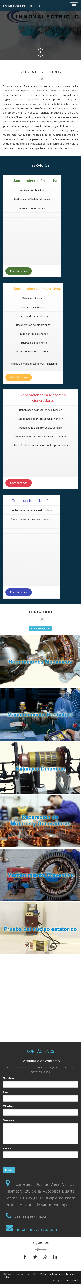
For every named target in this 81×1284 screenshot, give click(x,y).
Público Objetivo (40, 628)
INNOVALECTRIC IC (22, 6)
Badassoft (72, 1280)
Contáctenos (18, 271)
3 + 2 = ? (8, 1148)
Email (6, 1092)
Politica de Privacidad (51, 1274)
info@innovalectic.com (36, 1229)
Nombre (8, 1078)
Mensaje (8, 1120)
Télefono (9, 1106)
